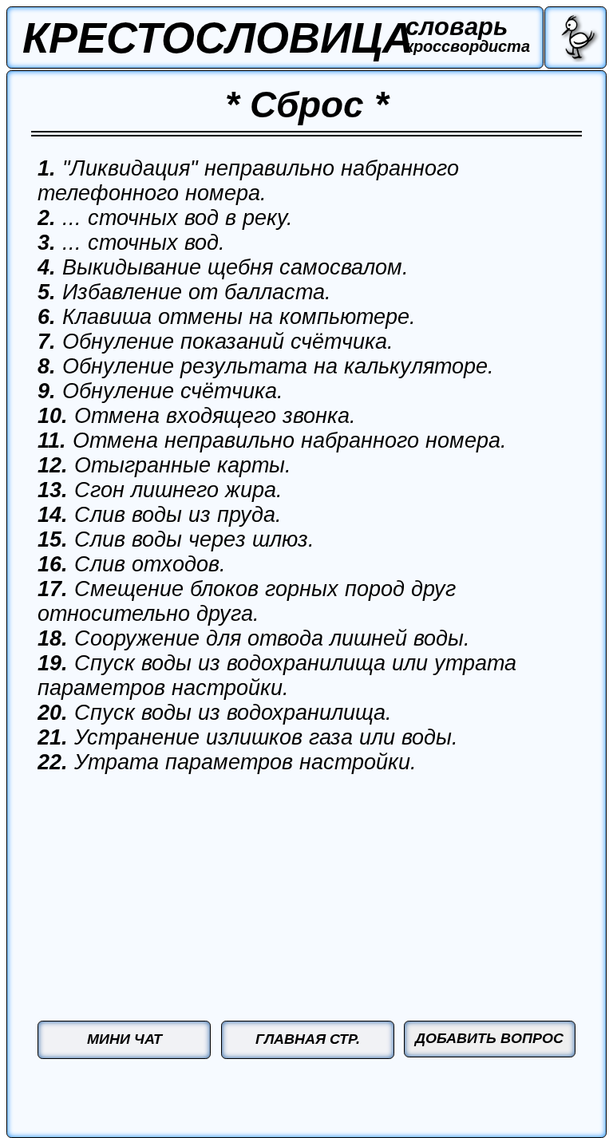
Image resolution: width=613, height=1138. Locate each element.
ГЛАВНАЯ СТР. (307, 1039)
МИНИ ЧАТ (124, 1039)
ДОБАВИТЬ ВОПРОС (489, 1038)
